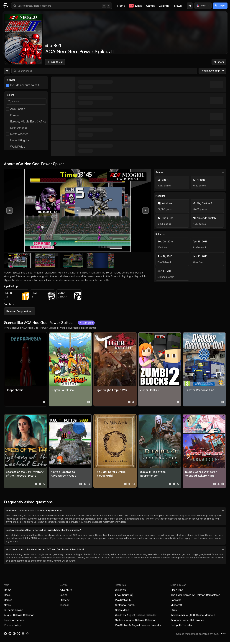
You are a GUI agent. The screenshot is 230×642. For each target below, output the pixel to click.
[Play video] (77, 210)
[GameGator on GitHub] (27, 633)
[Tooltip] (39, 85)
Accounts (10, 79)
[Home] (6, 6)
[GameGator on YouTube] (14, 633)
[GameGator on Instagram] (5, 633)
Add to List (57, 62)
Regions (10, 94)
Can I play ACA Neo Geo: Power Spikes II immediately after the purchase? (43, 530)
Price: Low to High (210, 70)
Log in (222, 5)
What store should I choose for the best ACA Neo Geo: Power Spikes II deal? (45, 549)
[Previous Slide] (9, 210)
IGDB (216, 633)
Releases (160, 234)
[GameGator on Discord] (190, 6)
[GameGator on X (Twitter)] (18, 633)
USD (203, 5)
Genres (159, 172)
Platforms (160, 195)
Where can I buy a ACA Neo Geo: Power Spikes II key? (34, 510)
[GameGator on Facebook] (9, 633)
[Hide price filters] (7, 71)
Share (220, 62)
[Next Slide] (145, 210)
